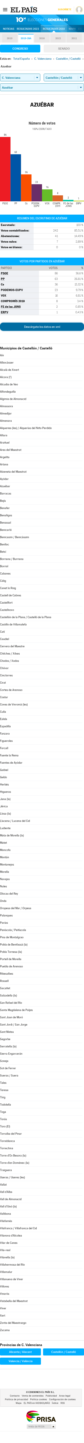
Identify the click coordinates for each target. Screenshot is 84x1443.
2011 (74, 38)
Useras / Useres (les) (12, 1177)
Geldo (3, 777)
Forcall (4, 748)
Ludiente (5, 828)
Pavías (4, 922)
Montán (4, 857)
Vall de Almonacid (11, 1199)
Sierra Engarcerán (11, 1053)
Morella (4, 871)
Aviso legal (64, 1395)
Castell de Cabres (10, 595)
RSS (63, 1403)
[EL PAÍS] (24, 9)
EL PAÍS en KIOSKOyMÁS (37, 1403)
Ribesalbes (6, 973)
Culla (3, 711)
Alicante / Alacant (20, 1352)
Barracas (5, 493)
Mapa (72, 28)
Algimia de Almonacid (13, 399)
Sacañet (5, 988)
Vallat (3, 1184)
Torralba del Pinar (11, 1133)
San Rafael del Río (11, 1002)
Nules (3, 886)
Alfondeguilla (8, 391)
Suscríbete (64, 9)
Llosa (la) (5, 813)
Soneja (4, 1061)
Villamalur (6, 1272)
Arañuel (4, 442)
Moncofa (5, 850)
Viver (3, 1308)
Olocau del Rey (9, 893)
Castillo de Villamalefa (13, 624)
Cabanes (5, 573)
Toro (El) (5, 1126)
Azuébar (5, 486)
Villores (4, 1286)
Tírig (2, 1097)
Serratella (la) (8, 1046)
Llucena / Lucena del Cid (15, 820)
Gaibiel (4, 770)
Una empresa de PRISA (40, 1416)
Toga (3, 1111)
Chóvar (4, 668)
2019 (9, 38)
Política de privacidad (16, 1399)
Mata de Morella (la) (12, 835)
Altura (3, 435)
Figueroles (6, 740)
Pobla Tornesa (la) (11, 951)
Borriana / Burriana (11, 559)
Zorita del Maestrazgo (13, 1322)
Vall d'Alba (6, 1192)
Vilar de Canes (8, 1242)
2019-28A (26, 38)
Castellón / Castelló (63, 1352)
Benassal (5, 522)
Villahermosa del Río (12, 1264)
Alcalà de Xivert (9, 369)
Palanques (6, 915)
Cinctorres (6, 675)
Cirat (3, 682)
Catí (2, 631)
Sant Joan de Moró (11, 1017)
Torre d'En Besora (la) (13, 1155)
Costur (4, 697)
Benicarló (6, 529)
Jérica (4, 806)
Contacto (15, 1395)
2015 (58, 38)
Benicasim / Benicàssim (14, 537)
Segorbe (5, 1039)
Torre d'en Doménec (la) (14, 1162)
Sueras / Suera (9, 1075)
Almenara (6, 420)
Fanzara (5, 733)
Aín (2, 355)
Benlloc (4, 544)
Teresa (4, 1090)
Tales (3, 1082)
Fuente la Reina (9, 755)
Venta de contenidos (33, 1395)
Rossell (4, 981)
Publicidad (51, 1395)
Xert (2, 1315)
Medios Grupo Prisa (41, 1426)
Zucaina (5, 1330)
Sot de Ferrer (8, 1068)
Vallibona (5, 1213)
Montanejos (7, 864)
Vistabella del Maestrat (14, 1301)
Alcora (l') (6, 377)
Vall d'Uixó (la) (8, 1206)
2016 (42, 38)
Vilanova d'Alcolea (11, 1235)
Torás (3, 1119)
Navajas (5, 879)
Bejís (3, 500)
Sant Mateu (7, 1031)
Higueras (5, 791)
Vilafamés (6, 1221)
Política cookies (38, 1399)
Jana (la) (5, 799)
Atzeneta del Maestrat (13, 471)
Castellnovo (7, 610)
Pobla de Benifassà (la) (14, 944)
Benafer (5, 508)
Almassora (6, 406)
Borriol (4, 566)
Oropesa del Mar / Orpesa (15, 908)
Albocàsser (7, 362)
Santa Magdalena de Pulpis (16, 1010)
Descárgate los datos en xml (42, 326)
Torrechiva (6, 1148)
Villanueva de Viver (11, 1279)
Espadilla (5, 726)
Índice (55, 1403)
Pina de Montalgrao (11, 937)
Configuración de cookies (62, 1399)
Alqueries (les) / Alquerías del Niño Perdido (26, 428)
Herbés (4, 784)
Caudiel (4, 639)
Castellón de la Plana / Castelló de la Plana (25, 617)
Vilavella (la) (7, 1257)
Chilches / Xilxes (10, 653)
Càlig (3, 580)
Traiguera (6, 1170)
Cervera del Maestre (12, 646)
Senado (64, 48)
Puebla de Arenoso (11, 966)
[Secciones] (5, 9)
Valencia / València (21, 1361)
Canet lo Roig (8, 588)
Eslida (3, 719)
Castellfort (6, 602)
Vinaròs (4, 1293)
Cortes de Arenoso (11, 690)
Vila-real (5, 1250)
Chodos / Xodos (9, 660)
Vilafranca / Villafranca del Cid (18, 1228)
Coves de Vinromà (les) (14, 704)
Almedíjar (6, 413)
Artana (4, 464)
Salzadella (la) (8, 995)
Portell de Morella (10, 959)
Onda (3, 901)
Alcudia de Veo (9, 384)
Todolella (5, 1104)
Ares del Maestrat (10, 449)
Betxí (3, 551)
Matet (3, 842)
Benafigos (6, 515)
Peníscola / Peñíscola (13, 930)
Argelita (4, 457)
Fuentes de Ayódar (11, 762)
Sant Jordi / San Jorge (13, 1024)
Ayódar (4, 479)
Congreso (20, 48)
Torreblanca (7, 1141)
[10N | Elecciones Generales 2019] (42, 20)
